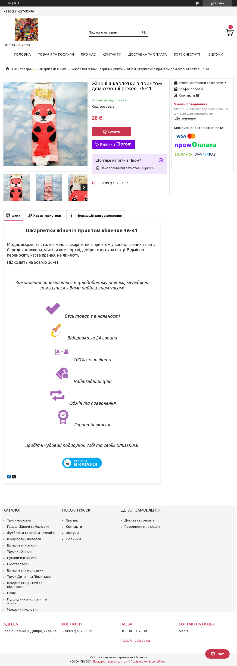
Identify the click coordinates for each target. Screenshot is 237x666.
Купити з (107, 144)
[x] (14, 477)
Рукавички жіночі (21, 558)
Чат (221, 654)
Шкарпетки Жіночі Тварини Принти (96, 69)
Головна (22, 54)
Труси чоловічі (19, 520)
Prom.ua (141, 657)
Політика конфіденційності (149, 661)
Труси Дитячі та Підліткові (29, 576)
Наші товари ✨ (23, 69)
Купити (114, 132)
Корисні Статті (187, 54)
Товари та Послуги (56, 54)
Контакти (112, 54)
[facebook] (9, 477)
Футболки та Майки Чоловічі (31, 533)
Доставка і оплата (139, 520)
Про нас (88, 54)
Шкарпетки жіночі (22, 545)
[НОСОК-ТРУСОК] (26, 28)
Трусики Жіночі (19, 551)
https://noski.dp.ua (135, 640)
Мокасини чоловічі (22, 609)
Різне (11, 593)
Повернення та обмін (142, 526)
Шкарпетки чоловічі (24, 539)
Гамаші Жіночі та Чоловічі (28, 526)
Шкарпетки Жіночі (52, 69)
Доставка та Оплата (147, 54)
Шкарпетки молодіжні (25, 570)
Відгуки (215, 54)
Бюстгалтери (18, 564)
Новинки (73, 539)
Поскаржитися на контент (111, 661)
